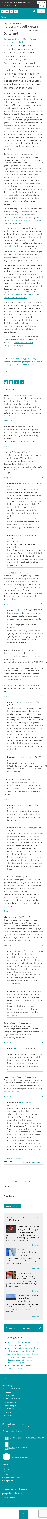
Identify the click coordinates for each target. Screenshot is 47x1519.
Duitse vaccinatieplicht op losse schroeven (27, 1252)
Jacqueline (26, 1102)
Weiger (42, 6)
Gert (23, 483)
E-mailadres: (10, 1196)
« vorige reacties (13, 1158)
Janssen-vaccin (28, 364)
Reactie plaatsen (12, 1206)
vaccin (6, 364)
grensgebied (27, 361)
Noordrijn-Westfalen (12, 361)
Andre (19, 702)
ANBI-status (9, 1474)
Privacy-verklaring (10, 1497)
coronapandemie (11, 367)
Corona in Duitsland (22, 1218)
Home (6, 1469)
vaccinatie (38, 361)
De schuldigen (24, 1272)
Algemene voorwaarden (14, 1477)
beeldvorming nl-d (16, 358)
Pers (6, 1471)
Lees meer (36, 1245)
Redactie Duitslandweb (13, 42)
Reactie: (8, 1161)
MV (19, 805)
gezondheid (30, 358)
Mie (18, 610)
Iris (18, 951)
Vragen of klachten (12, 1480)
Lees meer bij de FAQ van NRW (23, 291)
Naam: (7, 1186)
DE (6, 1378)
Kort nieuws (9, 39)
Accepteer (41, 2)
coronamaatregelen (27, 367)
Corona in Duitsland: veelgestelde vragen (28, 1228)
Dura (19, 1048)
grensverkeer (15, 364)
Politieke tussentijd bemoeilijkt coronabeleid (27, 1298)
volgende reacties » (32, 1162)
